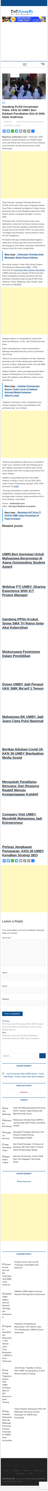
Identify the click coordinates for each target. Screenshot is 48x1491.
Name (5, 972)
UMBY (16, 486)
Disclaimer (16, 1470)
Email (5, 986)
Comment (7, 937)
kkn (24, 122)
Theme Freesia (30, 1479)
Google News (20, 1473)
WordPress (41, 1479)
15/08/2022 (7, 122)
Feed (30, 1473)
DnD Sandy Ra (8, 1478)
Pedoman (27, 1470)
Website (5, 999)
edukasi (19, 122)
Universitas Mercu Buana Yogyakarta (29, 270)
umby (41, 122)
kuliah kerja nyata (32, 122)
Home (7, 1470)
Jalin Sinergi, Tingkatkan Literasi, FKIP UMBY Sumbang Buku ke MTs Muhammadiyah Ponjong (29, 1370)
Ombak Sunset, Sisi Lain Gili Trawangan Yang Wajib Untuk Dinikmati (26, 1264)
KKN (4, 102)
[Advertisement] (24, 42)
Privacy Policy (38, 1470)
